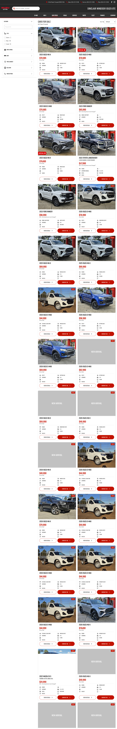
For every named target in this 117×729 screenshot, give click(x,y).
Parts (84, 15)
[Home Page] (5, 8)
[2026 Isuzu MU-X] (57, 403)
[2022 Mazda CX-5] (57, 661)
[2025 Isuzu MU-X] (57, 39)
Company (113, 15)
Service (74, 15)
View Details (47, 74)
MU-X (44, 15)
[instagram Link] (114, 2)
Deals (65, 15)
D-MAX (36, 15)
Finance (102, 15)
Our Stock (55, 15)
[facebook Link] (112, 2)
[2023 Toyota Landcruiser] (97, 143)
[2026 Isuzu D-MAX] (97, 196)
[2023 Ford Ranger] (97, 91)
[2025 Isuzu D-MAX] (97, 39)
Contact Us (65, 74)
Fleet (93, 15)
